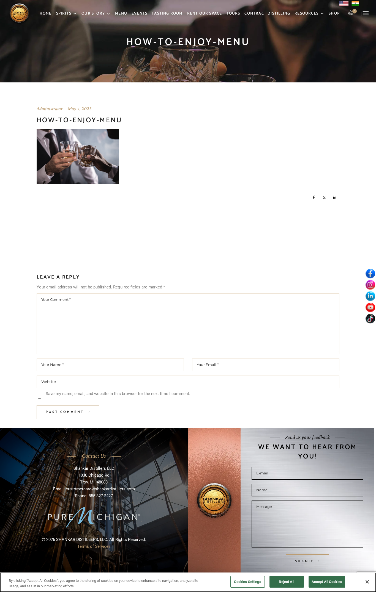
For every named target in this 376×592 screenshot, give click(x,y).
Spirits (63, 13)
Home (46, 13)
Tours (233, 13)
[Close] (367, 582)
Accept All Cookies (327, 582)
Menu (121, 13)
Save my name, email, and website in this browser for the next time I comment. (118, 393)
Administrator (49, 108)
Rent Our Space (204, 13)
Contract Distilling (267, 13)
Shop (334, 13)
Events (139, 13)
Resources (306, 13)
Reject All (286, 582)
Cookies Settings (247, 582)
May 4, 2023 (80, 108)
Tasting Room (167, 13)
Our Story (93, 13)
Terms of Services (94, 546)
